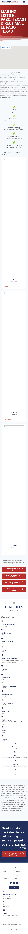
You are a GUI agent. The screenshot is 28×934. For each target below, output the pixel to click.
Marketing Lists (18, 867)
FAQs (16, 878)
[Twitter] (14, 883)
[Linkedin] (17, 883)
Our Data (5, 875)
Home (4, 867)
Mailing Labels (18, 875)
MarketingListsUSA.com (9, 75)
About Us (5, 871)
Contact (5, 878)
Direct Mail (17, 871)
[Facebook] (11, 883)
